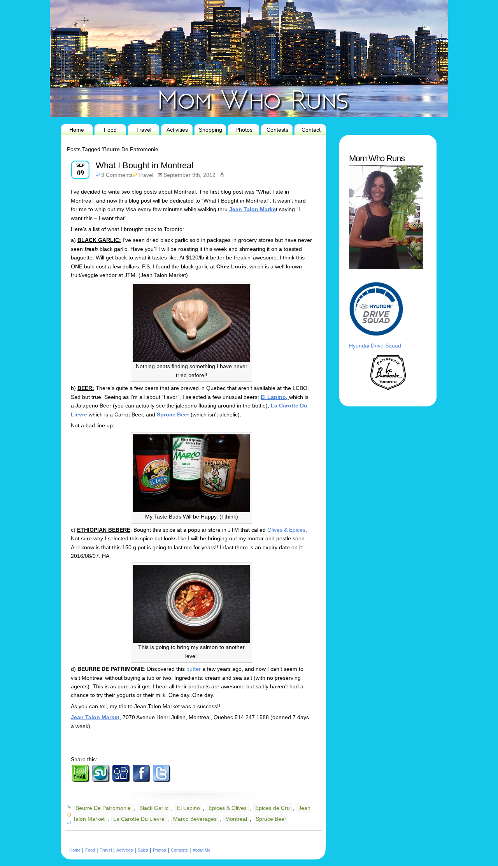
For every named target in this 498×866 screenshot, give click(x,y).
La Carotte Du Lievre (139, 819)
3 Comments (117, 175)
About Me (201, 850)
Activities (177, 130)
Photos (244, 130)
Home (76, 130)
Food (110, 130)
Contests (277, 130)
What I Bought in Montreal (144, 165)
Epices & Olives (228, 808)
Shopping (210, 130)
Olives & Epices (286, 530)
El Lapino (188, 808)
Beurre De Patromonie (103, 808)
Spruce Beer (271, 819)
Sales (143, 850)
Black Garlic (153, 808)
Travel (143, 130)
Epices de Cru (272, 808)
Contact (311, 130)
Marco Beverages (195, 819)
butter (194, 669)
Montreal (236, 819)
